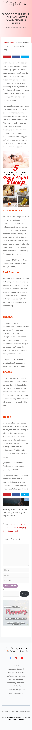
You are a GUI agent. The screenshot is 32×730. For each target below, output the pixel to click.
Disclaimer (13, 719)
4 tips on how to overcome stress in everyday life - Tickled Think (14, 527)
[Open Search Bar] (25, 4)
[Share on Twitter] (25, 57)
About (21, 719)
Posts (24, 27)
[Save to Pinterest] (7, 57)
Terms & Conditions (9, 717)
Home (5, 43)
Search (5, 590)
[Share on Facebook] (16, 57)
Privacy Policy (24, 717)
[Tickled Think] (11, 4)
